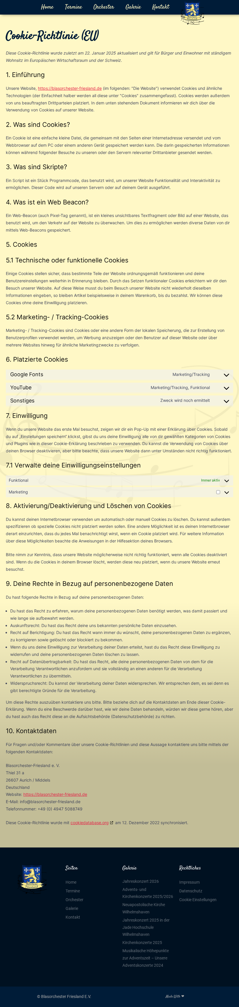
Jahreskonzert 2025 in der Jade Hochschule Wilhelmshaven (146, 927)
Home (47, 7)
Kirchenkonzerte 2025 (142, 942)
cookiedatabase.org (90, 822)
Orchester (104, 7)
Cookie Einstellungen (198, 899)
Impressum (189, 882)
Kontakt (160, 7)
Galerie (133, 7)
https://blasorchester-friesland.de (70, 88)
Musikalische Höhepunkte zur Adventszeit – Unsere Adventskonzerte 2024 (145, 958)
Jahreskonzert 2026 (140, 881)
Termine (73, 7)
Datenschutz (190, 891)
